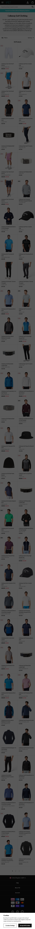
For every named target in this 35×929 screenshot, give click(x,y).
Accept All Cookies (25, 925)
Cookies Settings (10, 925)
